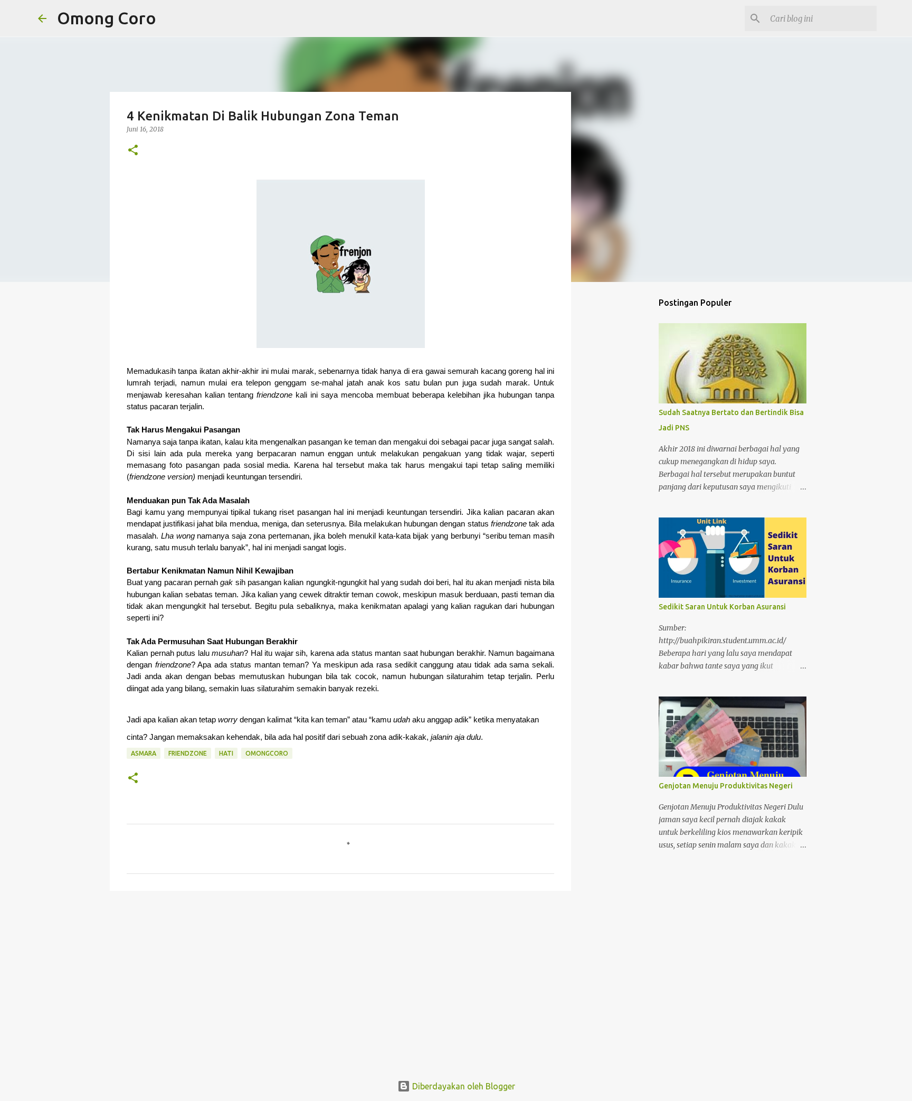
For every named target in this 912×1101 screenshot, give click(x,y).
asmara (143, 753)
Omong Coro (106, 17)
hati (226, 753)
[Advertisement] (340, 981)
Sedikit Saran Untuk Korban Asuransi (722, 607)
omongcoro (266, 753)
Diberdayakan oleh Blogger (462, 1086)
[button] (133, 151)
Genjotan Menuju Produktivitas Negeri (726, 786)
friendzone (187, 753)
